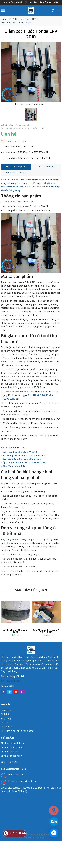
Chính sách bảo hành (11, 755)
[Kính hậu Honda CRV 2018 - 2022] (15, 612)
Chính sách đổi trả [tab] (46, 166)
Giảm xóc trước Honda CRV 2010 (20, 452)
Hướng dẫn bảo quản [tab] (16, 172)
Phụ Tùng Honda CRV (14, 466)
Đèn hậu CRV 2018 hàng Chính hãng (22, 459)
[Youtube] (16, 692)
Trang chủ (6, 710)
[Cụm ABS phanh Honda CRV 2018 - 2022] (46, 612)
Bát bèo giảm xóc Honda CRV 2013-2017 (24, 455)
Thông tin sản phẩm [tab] (16, 166)
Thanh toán (7, 726)
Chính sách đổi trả (10, 751)
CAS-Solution (37, 838)
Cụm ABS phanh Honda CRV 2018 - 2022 (46, 631)
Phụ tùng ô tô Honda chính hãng (17, 731)
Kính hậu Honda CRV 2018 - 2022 (15, 631)
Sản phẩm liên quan (31, 590)
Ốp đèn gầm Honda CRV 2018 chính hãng (24, 462)
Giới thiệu (6, 714)
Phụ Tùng (6, 718)
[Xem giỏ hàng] (58, 10)
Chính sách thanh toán (12, 743)
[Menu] (3, 10)
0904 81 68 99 (13, 681)
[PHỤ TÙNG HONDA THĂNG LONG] (31, 10)
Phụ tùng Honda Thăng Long (16, 539)
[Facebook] (3, 692)
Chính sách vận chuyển (12, 747)
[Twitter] (9, 692)
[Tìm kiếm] (53, 10)
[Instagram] (22, 692)
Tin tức (4, 722)
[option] (31, 72)
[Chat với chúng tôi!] (53, 832)
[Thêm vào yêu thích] (13, 141)
